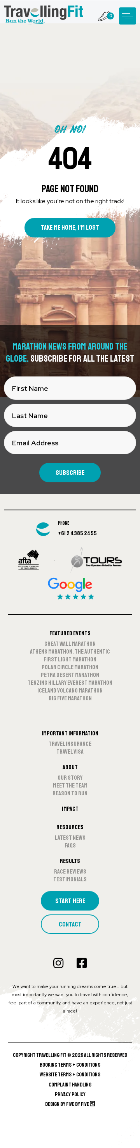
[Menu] (127, 16)
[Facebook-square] (82, 963)
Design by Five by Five (67, 1104)
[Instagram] (58, 963)
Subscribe (70, 473)
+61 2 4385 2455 (77, 533)
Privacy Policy (70, 1094)
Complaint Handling (70, 1084)
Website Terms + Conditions (70, 1074)
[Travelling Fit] (43, 15)
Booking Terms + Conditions (70, 1065)
